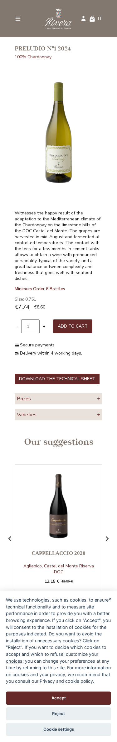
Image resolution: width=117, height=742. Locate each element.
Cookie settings (58, 729)
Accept (58, 697)
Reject (58, 713)
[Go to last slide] (10, 538)
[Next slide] (106, 538)
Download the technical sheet (57, 379)
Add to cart (73, 326)
